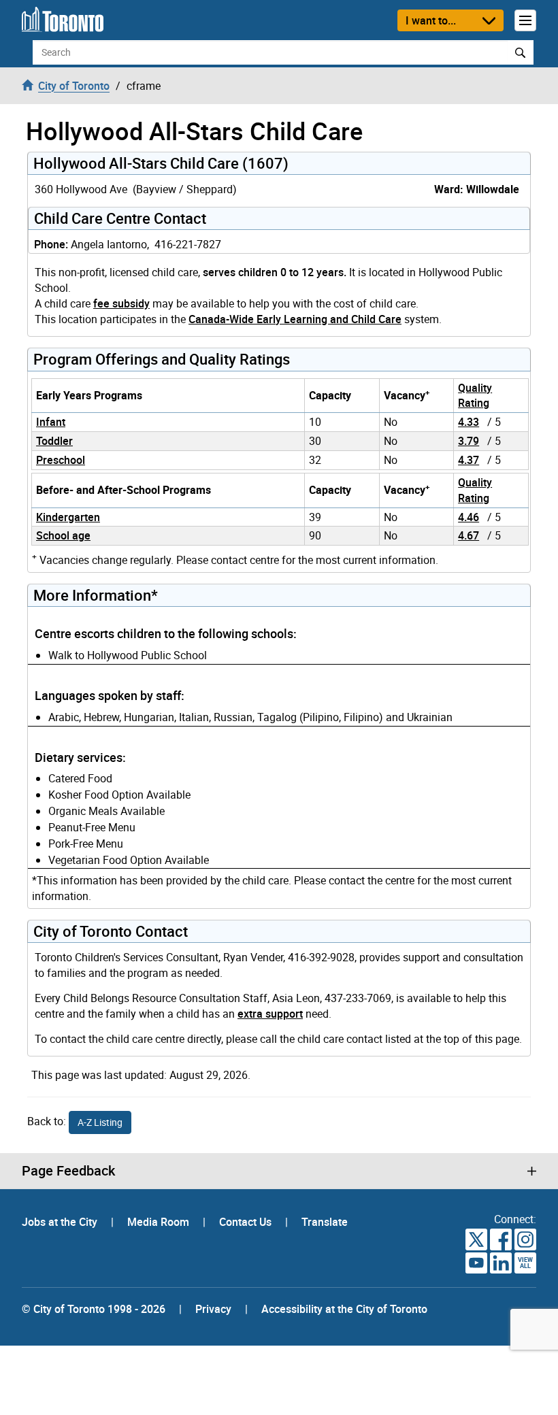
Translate (324, 1221)
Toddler (54, 440)
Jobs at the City (61, 1221)
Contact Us (246, 1221)
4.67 (468, 535)
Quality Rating (475, 395)
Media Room (159, 1221)
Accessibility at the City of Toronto (344, 1308)
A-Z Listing (100, 1122)
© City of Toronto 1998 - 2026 (93, 1308)
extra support (270, 1013)
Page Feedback (68, 1171)
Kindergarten (68, 517)
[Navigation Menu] (525, 20)
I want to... (431, 20)
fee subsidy (121, 303)
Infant (50, 421)
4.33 (468, 421)
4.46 (468, 517)
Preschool (60, 459)
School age (63, 535)
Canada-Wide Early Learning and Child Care (294, 319)
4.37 (468, 459)
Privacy (213, 1308)
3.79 (468, 440)
